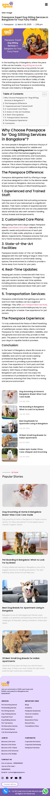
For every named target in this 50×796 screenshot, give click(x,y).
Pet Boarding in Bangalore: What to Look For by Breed (31, 408)
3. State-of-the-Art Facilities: (17, 112)
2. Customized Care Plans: (16, 109)
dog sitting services (31, 65)
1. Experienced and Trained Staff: (19, 106)
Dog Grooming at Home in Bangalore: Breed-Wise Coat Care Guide (32, 394)
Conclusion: (10, 123)
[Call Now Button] (5, 791)
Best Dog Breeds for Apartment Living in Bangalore (33, 422)
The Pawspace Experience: (16, 120)
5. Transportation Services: (16, 117)
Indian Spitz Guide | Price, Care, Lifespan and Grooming (33, 450)
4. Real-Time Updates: (14, 115)
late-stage (7, 12)
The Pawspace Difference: (16, 103)
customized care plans (17, 227)
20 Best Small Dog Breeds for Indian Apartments (32, 436)
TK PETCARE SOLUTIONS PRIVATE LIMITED (28, 791)
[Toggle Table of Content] (43, 94)
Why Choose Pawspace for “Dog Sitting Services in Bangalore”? (21, 99)
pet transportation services (34, 304)
